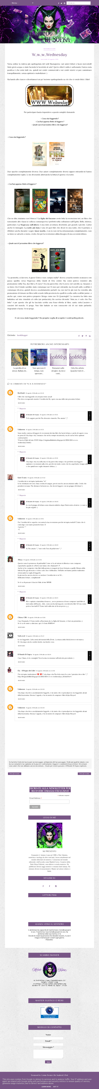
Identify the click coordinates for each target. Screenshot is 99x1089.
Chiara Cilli (22, 617)
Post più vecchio (84, 773)
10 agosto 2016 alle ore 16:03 (49, 598)
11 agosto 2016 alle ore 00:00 (35, 689)
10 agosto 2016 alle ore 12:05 (32, 560)
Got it (55, 1087)
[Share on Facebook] (79, 336)
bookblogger (49, 49)
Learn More (46, 1087)
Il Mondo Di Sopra (32, 415)
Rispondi (21, 403)
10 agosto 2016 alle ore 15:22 (35, 636)
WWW (49, 582)
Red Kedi (21, 393)
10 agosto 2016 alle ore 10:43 (35, 393)
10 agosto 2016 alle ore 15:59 (49, 458)
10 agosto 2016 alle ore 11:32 (36, 478)
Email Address (35, 798)
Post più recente (14, 773)
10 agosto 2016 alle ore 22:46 (45, 671)
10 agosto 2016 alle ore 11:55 (35, 519)
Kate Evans (22, 478)
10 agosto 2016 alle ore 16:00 (49, 501)
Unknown (21, 429)
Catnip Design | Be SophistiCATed (54, 1075)
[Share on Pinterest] (86, 336)
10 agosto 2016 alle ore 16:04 (42, 654)
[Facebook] (59, 2)
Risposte (22, 409)
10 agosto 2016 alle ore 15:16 (36, 617)
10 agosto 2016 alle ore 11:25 (35, 429)
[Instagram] (64, 2)
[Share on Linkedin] (89, 336)
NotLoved (21, 636)
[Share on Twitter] (82, 336)
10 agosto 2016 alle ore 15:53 (49, 415)
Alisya (20, 560)
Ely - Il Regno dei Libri (26, 671)
